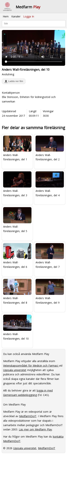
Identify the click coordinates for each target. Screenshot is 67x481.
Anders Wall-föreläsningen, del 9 (48, 300)
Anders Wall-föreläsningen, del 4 (48, 193)
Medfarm (28, 6)
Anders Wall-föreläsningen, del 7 (48, 265)
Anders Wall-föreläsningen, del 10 (16, 336)
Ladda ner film (15, 81)
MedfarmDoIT (27, 416)
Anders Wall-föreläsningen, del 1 (15, 157)
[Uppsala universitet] (7, 6)
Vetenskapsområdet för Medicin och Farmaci (31, 365)
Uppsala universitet (14, 370)
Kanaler (15, 16)
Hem (6, 16)
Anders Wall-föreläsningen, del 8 (15, 300)
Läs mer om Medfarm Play (35, 429)
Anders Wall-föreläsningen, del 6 (15, 265)
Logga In (28, 16)
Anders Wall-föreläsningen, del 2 (48, 157)
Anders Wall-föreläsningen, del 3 (15, 193)
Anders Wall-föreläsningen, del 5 (15, 229)
